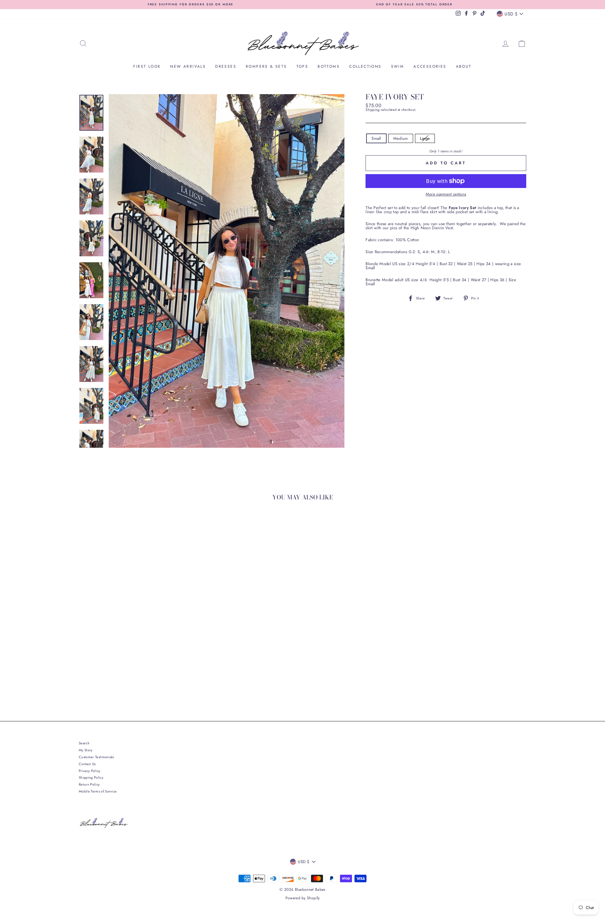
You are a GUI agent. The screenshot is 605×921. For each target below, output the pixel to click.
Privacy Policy (90, 770)
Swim (397, 66)
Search (84, 743)
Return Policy (89, 784)
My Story (86, 750)
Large (425, 138)
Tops (302, 66)
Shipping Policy (91, 777)
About (464, 66)
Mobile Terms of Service (98, 791)
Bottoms (329, 66)
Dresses (225, 66)
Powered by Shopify (302, 898)
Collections (365, 66)
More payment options (446, 194)
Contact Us (87, 763)
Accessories (429, 66)
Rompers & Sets (266, 66)
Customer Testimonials (96, 756)
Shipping (373, 110)
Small (376, 138)
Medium (400, 138)
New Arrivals (188, 66)
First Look (147, 66)
